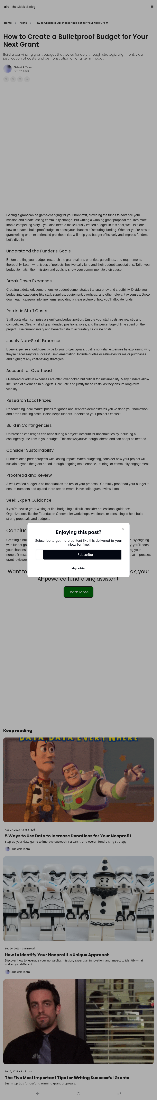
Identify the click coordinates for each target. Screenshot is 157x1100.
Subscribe (85, 555)
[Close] (123, 529)
